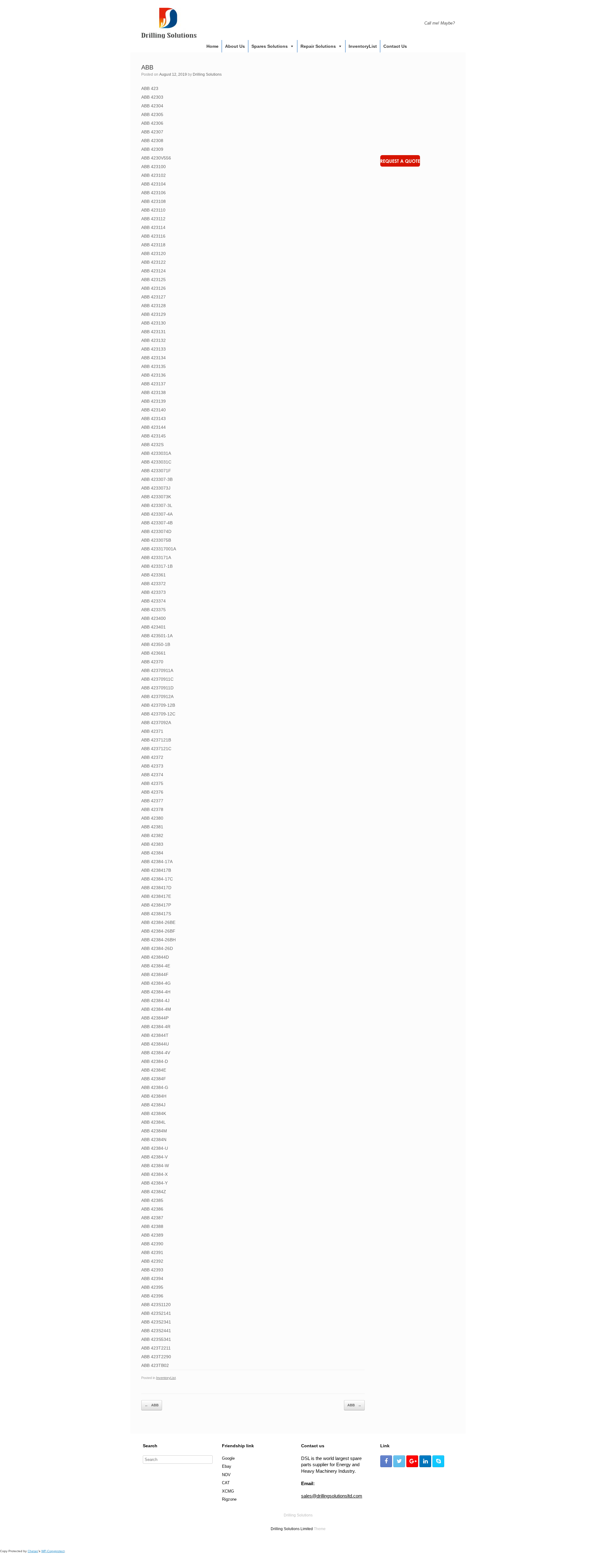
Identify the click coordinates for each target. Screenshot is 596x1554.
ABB (152, 1405)
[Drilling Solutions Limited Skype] (438, 1461)
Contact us (395, 46)
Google (228, 1458)
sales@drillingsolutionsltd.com (331, 1495)
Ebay (226, 1466)
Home (212, 46)
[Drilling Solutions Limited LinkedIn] (425, 1461)
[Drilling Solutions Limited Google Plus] (412, 1461)
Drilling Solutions (207, 74)
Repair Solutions (318, 46)
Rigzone (229, 1499)
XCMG (228, 1491)
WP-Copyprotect (53, 1551)
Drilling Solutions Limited (292, 1529)
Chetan (33, 1551)
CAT (226, 1482)
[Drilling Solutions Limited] (168, 23)
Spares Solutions (269, 46)
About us (235, 46)
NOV (226, 1474)
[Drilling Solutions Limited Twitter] (399, 1461)
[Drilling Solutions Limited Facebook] (386, 1461)
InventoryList (363, 46)
